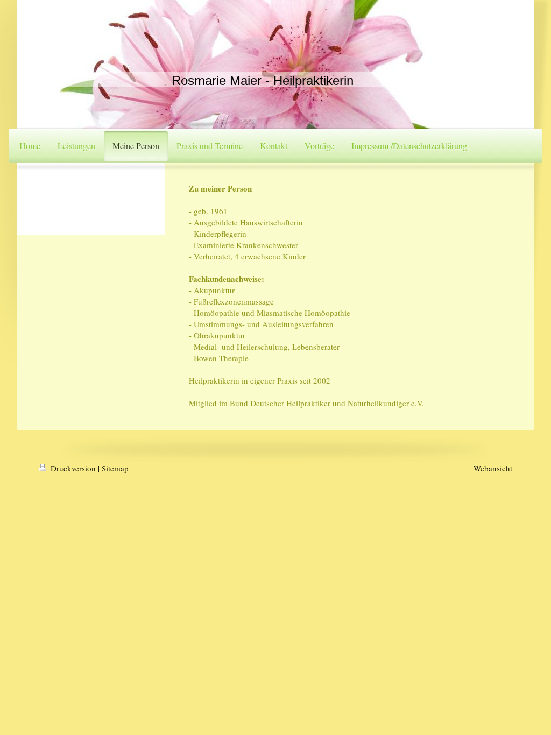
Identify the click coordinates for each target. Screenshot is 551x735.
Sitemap (115, 468)
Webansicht (493, 468)
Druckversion (73, 468)
